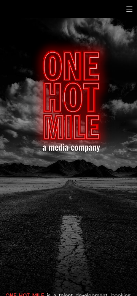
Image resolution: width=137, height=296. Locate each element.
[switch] (129, 9)
